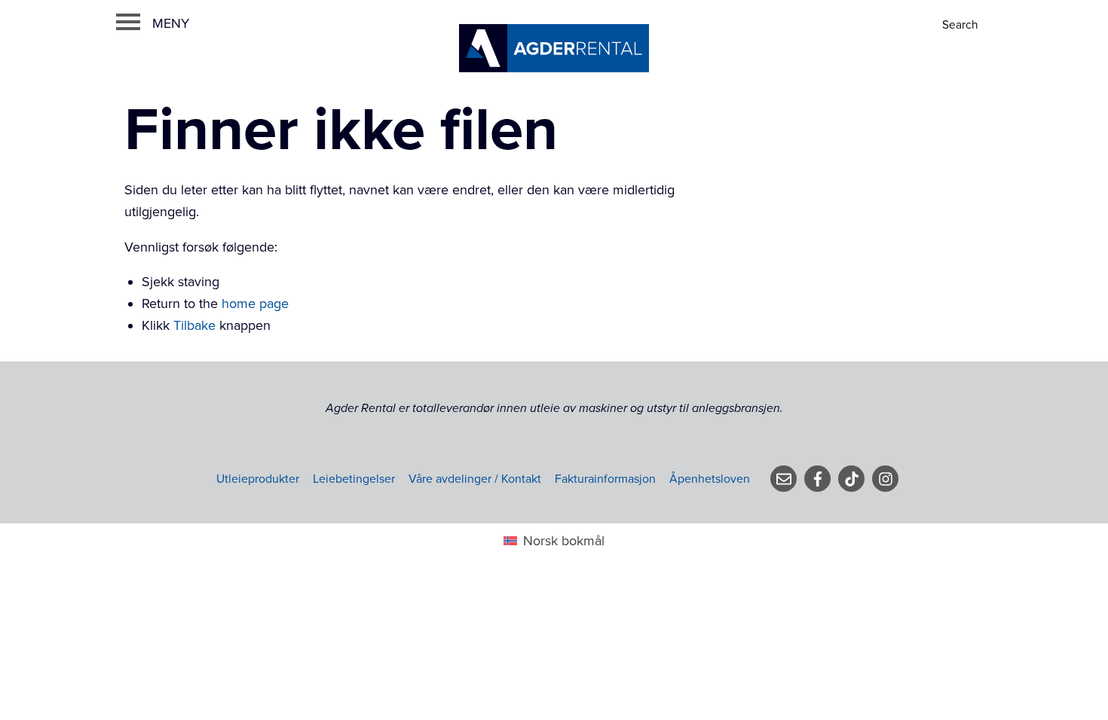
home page (255, 303)
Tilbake (194, 325)
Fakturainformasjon (605, 479)
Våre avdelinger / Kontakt (475, 479)
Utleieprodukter (257, 479)
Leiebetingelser (354, 479)
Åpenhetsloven (709, 479)
